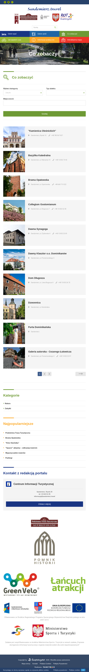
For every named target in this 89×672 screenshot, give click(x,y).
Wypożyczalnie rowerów (15, 453)
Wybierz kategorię (10, 89)
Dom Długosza (36, 278)
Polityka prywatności (60, 670)
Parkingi (8, 458)
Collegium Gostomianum (42, 204)
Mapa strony (26, 663)
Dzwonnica (34, 302)
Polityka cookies (74, 670)
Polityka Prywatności (60, 663)
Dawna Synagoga (38, 229)
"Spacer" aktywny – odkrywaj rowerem (21, 448)
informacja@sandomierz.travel (44, 496)
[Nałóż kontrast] (12, 2)
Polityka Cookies (45, 663)
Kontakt (35, 663)
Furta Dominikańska (39, 327)
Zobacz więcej (44, 504)
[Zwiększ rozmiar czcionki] (5, 2)
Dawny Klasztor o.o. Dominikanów (47, 253)
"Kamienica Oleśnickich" (42, 130)
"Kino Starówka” (12, 443)
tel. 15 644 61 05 (44, 494)
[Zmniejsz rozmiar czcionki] (8, 2)
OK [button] (83, 670)
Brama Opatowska (38, 180)
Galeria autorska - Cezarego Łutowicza (49, 351)
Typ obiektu (50, 89)
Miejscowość (8, 99)
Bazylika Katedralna (39, 155)
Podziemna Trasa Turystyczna (17, 433)
